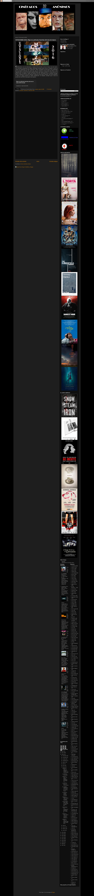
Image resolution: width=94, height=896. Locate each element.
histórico (72, 792)
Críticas (72, 568)
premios (72, 574)
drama (72, 582)
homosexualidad (74, 769)
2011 (63, 838)
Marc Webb (73, 704)
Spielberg (73, 605)
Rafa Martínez (74, 760)
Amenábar (73, 750)
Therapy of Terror (74, 837)
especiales (73, 581)
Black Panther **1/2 (65, 110)
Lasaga (72, 670)
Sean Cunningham (74, 807)
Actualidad (73, 565)
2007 (63, 845)
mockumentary (74, 725)
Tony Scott (73, 812)
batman (72, 600)
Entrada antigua (53, 161)
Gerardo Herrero (74, 823)
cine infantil (73, 724)
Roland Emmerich (74, 804)
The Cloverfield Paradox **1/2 (66, 121)
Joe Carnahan (73, 728)
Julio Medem (73, 799)
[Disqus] (36, 109)
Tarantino (73, 622)
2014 (63, 833)
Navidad (72, 732)
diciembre (65, 755)
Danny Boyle (73, 690)
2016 (63, 754)
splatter (72, 816)
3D (71, 641)
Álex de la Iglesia (74, 695)
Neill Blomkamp (74, 741)
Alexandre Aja (73, 748)
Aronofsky (73, 819)
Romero (72, 785)
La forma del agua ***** (65, 115)
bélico (72, 655)
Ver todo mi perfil (69, 48)
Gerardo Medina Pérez (71, 45)
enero (64, 830)
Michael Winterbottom (73, 866)
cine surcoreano (74, 767)
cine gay (72, 842)
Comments (18, 85)
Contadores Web (63, 42)
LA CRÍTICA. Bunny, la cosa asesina (65, 784)
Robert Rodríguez (74, 683)
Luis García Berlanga (73, 830)
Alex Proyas (73, 817)
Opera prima (73, 637)
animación (73, 599)
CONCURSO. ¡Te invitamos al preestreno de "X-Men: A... (65, 810)
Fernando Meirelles (73, 850)
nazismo (72, 747)
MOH (72, 730)
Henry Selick (73, 852)
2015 (63, 832)
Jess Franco (73, 796)
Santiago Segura (74, 707)
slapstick (73, 814)
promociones (73, 653)
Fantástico (73, 618)
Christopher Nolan (74, 597)
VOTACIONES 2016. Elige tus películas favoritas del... (65, 803)
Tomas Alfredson (74, 839)
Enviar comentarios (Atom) (26, 163)
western (72, 630)
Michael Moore (74, 864)
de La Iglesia (73, 657)
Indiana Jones (74, 776)
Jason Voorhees (74, 777)
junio (64, 765)
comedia (72, 579)
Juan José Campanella (73, 826)
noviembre (65, 757)
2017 (63, 752)
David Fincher (73, 633)
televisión (73, 772)
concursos (73, 656)
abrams (72, 611)
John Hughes (73, 857)
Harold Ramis (73, 851)
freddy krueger (74, 791)
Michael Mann (74, 803)
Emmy (72, 660)
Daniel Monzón (74, 735)
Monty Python (74, 833)
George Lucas (74, 737)
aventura (73, 613)
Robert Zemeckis (74, 719)
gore (72, 616)
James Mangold (74, 751)
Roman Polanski (74, 743)
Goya (72, 610)
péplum (72, 883)
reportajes (73, 590)
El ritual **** (63, 114)
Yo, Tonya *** (63, 124)
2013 (63, 835)
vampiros (73, 727)
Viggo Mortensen (74, 788)
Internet (72, 681)
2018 (63, 751)
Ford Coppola (73, 821)
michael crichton (74, 879)
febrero (64, 828)
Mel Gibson (73, 739)
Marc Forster (73, 731)
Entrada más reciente (20, 161)
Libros (72, 828)
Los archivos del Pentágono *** (67, 118)
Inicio (38, 161)
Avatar (72, 698)
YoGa (72, 766)
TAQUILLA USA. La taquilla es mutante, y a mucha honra (65, 770)
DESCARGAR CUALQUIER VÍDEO (68, 562)
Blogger (53, 892)
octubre (64, 758)
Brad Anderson (74, 845)
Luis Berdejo (73, 861)
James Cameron (74, 665)
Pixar (72, 627)
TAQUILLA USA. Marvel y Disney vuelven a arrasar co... (65, 815)
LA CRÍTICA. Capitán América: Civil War (64, 794)
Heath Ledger (73, 795)
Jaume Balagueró (74, 643)
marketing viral (74, 651)
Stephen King (73, 721)
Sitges (72, 710)
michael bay (73, 662)
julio (64, 763)
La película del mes (67, 653)
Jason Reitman (74, 854)
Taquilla (72, 571)
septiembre (65, 760)
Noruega (72, 867)
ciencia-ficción (74, 584)
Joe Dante (73, 781)
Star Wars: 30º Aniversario (74, 810)
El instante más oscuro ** (66, 112)
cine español (73, 572)
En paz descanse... (73, 587)
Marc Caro (73, 862)
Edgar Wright (73, 820)
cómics (72, 578)
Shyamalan (73, 678)
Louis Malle (73, 859)
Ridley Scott (73, 623)
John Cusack (73, 855)
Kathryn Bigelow (74, 668)
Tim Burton (73, 626)
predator (72, 882)
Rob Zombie (73, 734)
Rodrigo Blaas (74, 873)
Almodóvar (73, 631)
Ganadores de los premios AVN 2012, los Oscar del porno (64, 588)
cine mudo (73, 843)
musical (72, 689)
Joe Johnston (73, 756)
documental (73, 648)
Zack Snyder (73, 608)
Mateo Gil (73, 831)
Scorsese (73, 677)
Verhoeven (73, 764)
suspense (73, 624)
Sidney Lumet (73, 834)
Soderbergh (73, 685)
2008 (63, 843)
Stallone (72, 640)
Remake (72, 629)
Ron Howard (73, 787)
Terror (72, 575)
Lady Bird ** (63, 117)
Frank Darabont (74, 699)
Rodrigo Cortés (74, 706)
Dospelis (63, 561)
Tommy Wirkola (74, 762)
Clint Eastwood (74, 675)
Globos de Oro (74, 614)
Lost (72, 692)
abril (64, 825)
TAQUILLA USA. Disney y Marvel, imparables (65, 799)
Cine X (72, 659)
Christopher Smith (74, 846)
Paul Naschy (73, 869)
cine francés (73, 647)
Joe (72, 798)
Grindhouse (73, 738)
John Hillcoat (73, 783)
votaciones (26, 90)
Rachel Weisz (73, 870)
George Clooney (74, 663)
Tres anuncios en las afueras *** (67, 122)
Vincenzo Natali (74, 877)
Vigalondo (73, 645)
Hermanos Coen (74, 716)
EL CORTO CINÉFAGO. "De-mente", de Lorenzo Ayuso (65, 788)
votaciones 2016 (31, 90)
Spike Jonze (73, 746)
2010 (63, 840)
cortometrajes (73, 593)
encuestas (21, 90)
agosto (64, 762)
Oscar (72, 577)
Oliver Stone (73, 759)
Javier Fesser (73, 780)
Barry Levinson (74, 773)
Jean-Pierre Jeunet (73, 755)
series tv (73, 602)
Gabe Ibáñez (73, 775)
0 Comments (49, 89)
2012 (63, 837)
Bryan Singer (73, 673)
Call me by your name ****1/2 (66, 111)
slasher (72, 639)
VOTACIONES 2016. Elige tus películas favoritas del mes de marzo (35, 40)
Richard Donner (74, 872)
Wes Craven (73, 680)
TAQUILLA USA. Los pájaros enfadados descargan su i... (64, 779)
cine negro (73, 711)
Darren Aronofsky (74, 714)
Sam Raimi (73, 649)
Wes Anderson (74, 686)
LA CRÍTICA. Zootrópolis (65, 775)
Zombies (73, 603)
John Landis (73, 858)
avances (72, 567)
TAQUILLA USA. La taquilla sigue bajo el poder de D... (65, 821)
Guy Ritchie (73, 701)
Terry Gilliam (73, 836)
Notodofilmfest (74, 784)
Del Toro (72, 636)
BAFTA (72, 672)
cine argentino (74, 813)
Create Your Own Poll (24, 85)
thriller (72, 591)
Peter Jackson (74, 606)
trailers (72, 570)
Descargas (73, 634)
